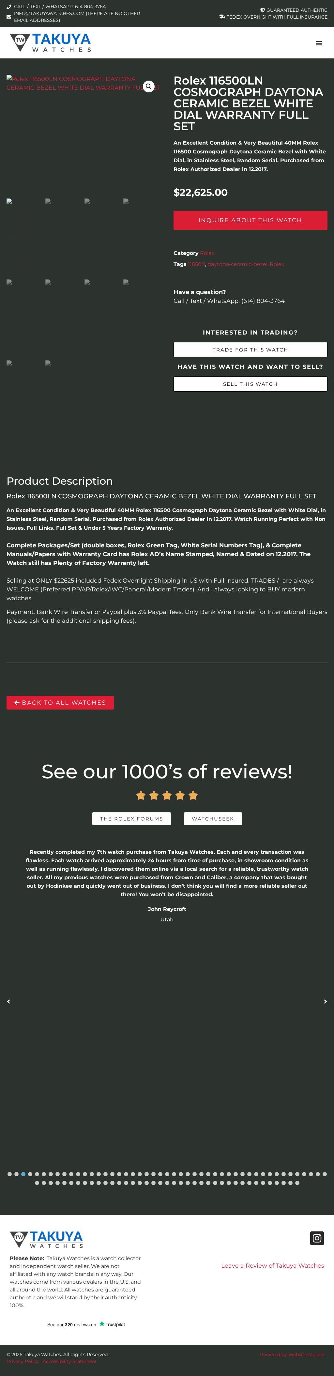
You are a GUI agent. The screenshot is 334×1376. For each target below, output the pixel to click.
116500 (196, 264)
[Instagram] (317, 1238)
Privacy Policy (23, 1361)
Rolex (207, 253)
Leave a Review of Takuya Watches (272, 1265)
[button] (318, 43)
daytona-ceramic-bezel (237, 264)
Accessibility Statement (70, 1361)
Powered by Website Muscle (292, 1354)
